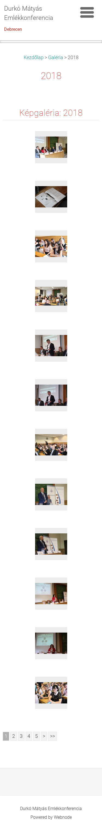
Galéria (55, 57)
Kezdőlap (34, 57)
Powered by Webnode (51, 817)
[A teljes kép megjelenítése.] (51, 147)
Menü (87, 12)
